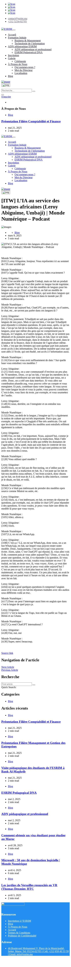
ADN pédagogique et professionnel (33, 49)
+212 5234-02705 (17, 21)
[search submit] (34, 91)
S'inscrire (6, 96)
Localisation (21, 73)
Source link (7, 653)
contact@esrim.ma (17, 18)
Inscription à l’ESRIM (19, 920)
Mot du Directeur (24, 70)
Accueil (12, 34)
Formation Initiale (17, 37)
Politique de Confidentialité (22, 935)
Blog (10, 76)
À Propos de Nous (17, 64)
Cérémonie (20, 61)
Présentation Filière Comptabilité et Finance (31, 121)
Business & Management (28, 40)
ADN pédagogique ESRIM (22, 46)
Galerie (12, 58)
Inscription (13, 55)
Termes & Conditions (19, 932)
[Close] (2, 94)
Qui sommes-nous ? (25, 67)
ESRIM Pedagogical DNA (29, 52)
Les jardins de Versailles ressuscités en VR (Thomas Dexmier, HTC (29, 887)
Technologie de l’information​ (30, 43)
